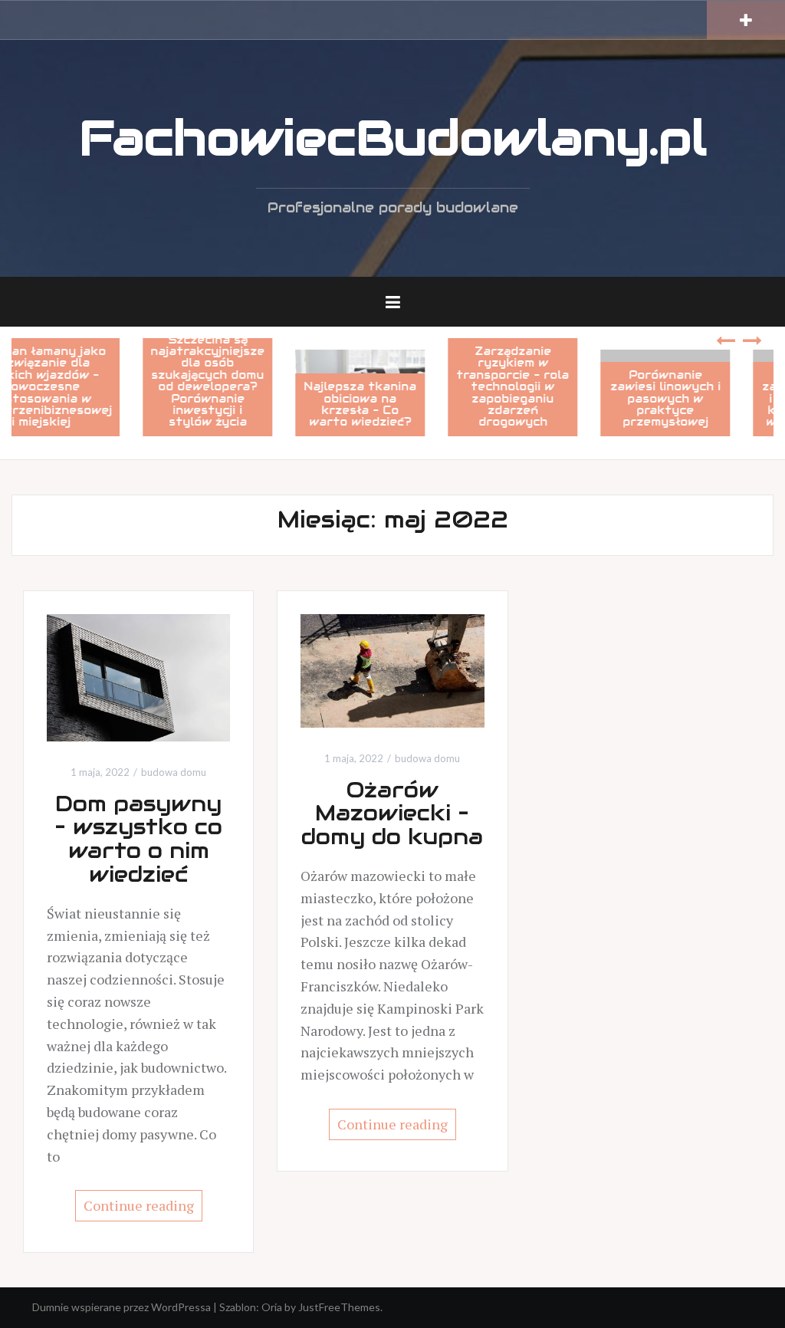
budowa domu (173, 772)
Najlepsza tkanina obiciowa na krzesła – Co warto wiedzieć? (390, 404)
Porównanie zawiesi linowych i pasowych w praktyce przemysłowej (695, 398)
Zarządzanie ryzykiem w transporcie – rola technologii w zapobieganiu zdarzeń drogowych (543, 386)
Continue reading (139, 1205)
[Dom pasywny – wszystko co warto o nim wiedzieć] (138, 675)
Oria (271, 1306)
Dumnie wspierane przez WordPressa (121, 1306)
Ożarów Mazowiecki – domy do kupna (392, 813)
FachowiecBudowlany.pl (393, 138)
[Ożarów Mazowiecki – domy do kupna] (392, 669)
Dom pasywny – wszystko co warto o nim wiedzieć (138, 839)
